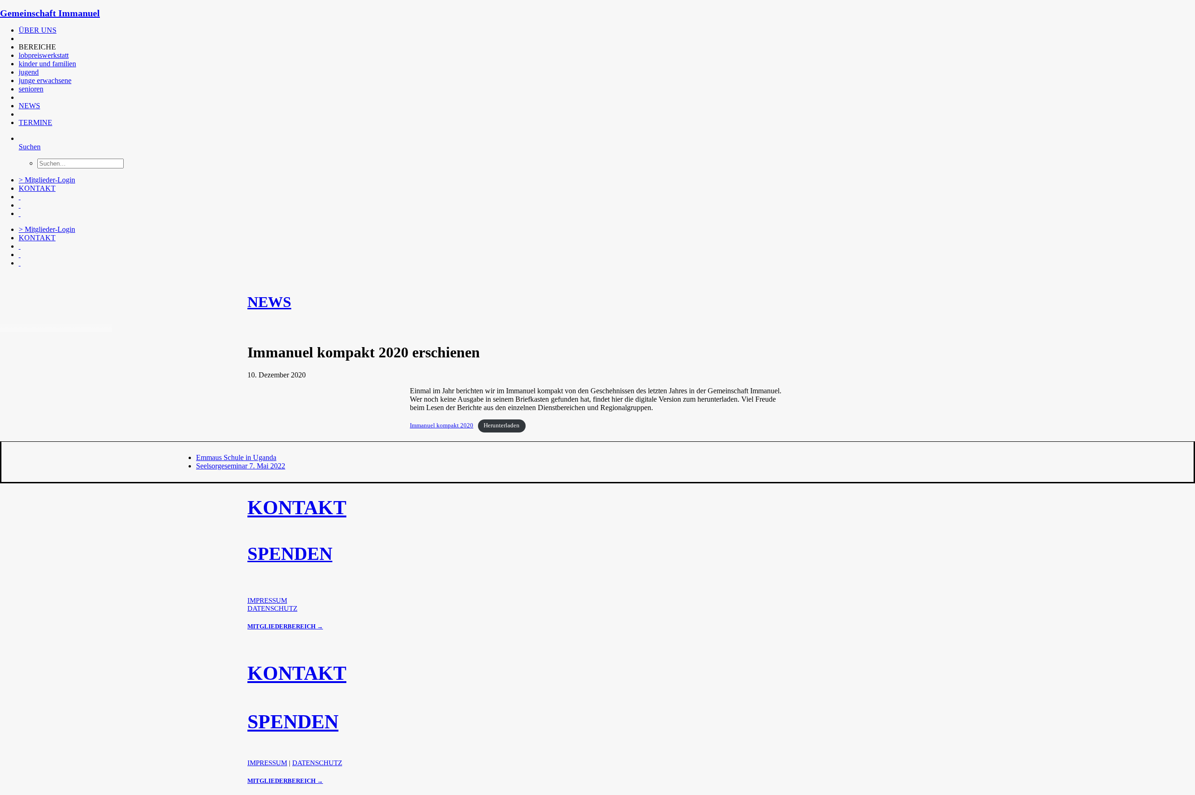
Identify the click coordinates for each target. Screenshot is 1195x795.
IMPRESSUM (267, 600)
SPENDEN (289, 554)
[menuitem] (208, 30)
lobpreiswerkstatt (44, 55)
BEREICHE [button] (37, 47)
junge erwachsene (45, 80)
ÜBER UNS (37, 30)
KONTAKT (37, 188)
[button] (20, 38)
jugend (29, 72)
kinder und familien (47, 64)
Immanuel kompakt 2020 (441, 425)
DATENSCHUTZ (272, 608)
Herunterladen (502, 425)
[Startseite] (70, 279)
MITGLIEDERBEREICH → (285, 626)
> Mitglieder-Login (47, 180)
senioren (31, 89)
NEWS (29, 106)
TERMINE (35, 122)
